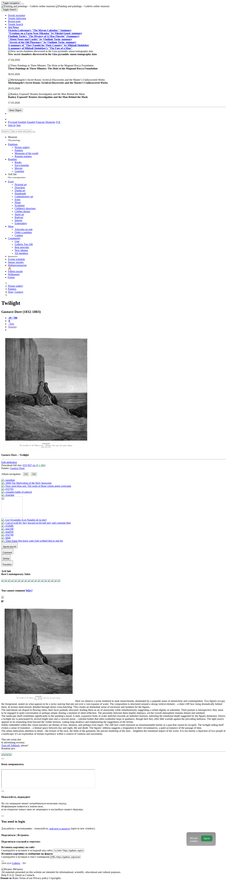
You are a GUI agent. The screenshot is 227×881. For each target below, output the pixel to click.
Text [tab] (11, 323)
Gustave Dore (17, 468)
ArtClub (17, 176)
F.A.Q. (11, 875)
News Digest (15, 110)
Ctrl (26, 474)
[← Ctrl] (7, 495)
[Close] (34, 131)
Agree (207, 838)
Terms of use (26, 878)
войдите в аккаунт (59, 828)
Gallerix (16, 863)
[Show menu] (22, 3)
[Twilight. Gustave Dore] (45, 449)
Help (4, 875)
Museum (14, 138)
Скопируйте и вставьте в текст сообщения (25, 856)
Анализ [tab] (12, 326)
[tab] (12, 317)
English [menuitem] (22, 122)
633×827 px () (34, 465)
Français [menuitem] (40, 122)
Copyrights (55, 878)
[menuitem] (58, 122)
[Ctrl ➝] (24, 519)
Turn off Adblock (10, 745)
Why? (29, 590)
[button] (16, 15)
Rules (15, 878)
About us (20, 875)
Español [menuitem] (31, 122)
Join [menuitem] (18, 125)
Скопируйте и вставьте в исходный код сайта (27, 850)
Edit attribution (9, 462)
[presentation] (117, 329)
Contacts (29, 875)
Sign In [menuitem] (12, 125)
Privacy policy (41, 878)
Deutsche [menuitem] (50, 122)
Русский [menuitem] (12, 122)
